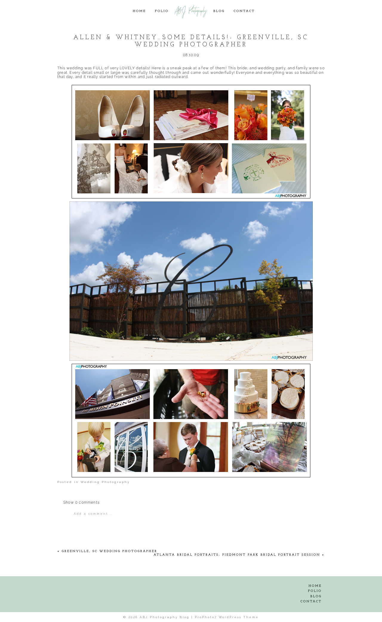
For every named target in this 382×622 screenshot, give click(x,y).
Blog (219, 11)
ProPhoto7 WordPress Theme (227, 617)
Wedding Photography (105, 482)
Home (139, 11)
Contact (244, 11)
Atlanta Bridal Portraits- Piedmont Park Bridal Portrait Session (237, 555)
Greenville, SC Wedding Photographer (109, 551)
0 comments (81, 502)
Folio (162, 11)
